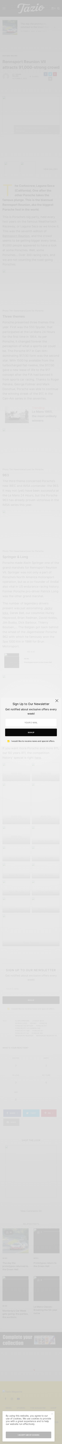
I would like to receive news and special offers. (33, 741)
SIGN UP (31, 732)
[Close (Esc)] (57, 702)
